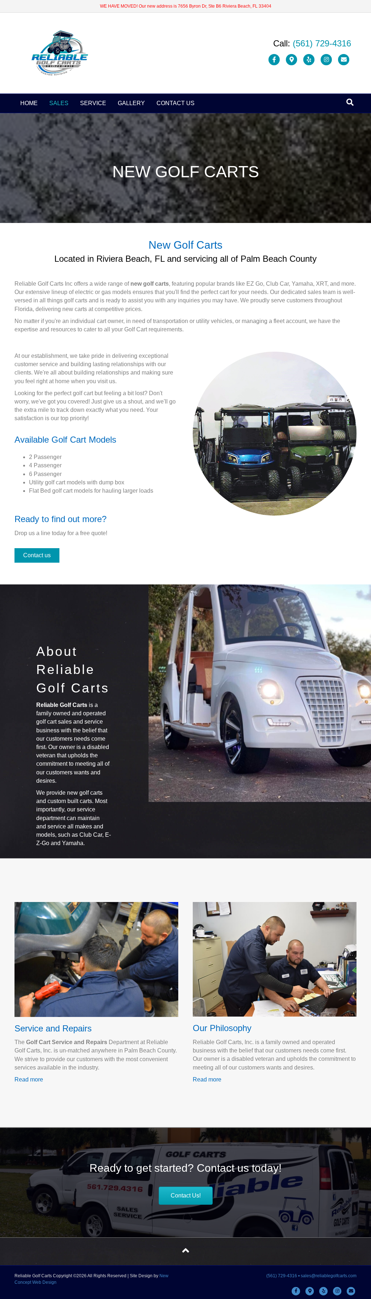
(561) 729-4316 (322, 43)
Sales (58, 103)
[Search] (350, 102)
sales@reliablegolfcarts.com (329, 1275)
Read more (28, 1079)
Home (29, 103)
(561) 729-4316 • (283, 1275)
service (56, 826)
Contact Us (176, 103)
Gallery (131, 103)
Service (93, 103)
